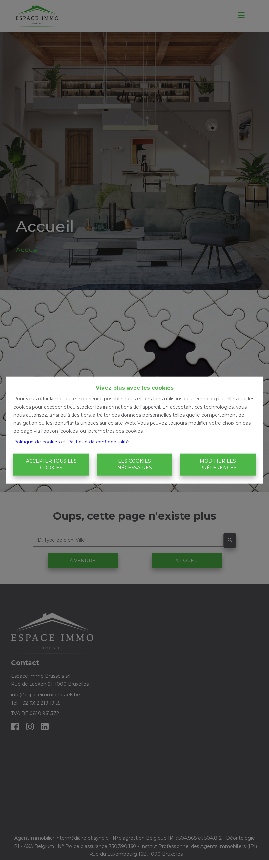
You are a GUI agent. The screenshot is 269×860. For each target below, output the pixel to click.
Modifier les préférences (218, 464)
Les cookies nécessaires (134, 464)
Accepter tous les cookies (51, 464)
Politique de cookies (36, 441)
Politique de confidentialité (98, 441)
